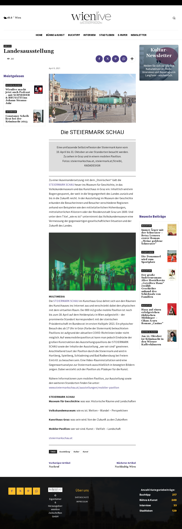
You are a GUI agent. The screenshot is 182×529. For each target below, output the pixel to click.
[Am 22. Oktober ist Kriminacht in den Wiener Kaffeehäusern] (171, 336)
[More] (132, 58)
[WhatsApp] (123, 58)
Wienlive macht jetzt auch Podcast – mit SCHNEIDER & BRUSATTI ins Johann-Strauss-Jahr (18, 96)
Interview (11, 112)
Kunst (85, 451)
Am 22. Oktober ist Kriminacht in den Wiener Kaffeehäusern (152, 340)
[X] (107, 58)
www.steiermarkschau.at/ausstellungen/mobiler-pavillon (84, 387)
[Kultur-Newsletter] (159, 63)
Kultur (76, 451)
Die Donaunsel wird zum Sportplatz (151, 259)
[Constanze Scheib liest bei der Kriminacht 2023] (38, 116)
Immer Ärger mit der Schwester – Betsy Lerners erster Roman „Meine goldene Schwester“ (152, 236)
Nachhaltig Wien (125, 466)
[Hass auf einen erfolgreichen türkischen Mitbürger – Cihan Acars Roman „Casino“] (171, 309)
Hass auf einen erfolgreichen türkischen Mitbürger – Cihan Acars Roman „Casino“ (152, 316)
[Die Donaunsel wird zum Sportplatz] (171, 256)
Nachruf (54, 466)
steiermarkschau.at (61, 438)
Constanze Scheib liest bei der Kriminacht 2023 (17, 119)
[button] (174, 18)
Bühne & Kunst (13, 85)
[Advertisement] (160, 149)
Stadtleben (147, 252)
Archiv (7, 46)
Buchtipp (146, 226)
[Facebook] (99, 58)
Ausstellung (64, 451)
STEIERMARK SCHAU (61, 184)
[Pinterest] (115, 58)
